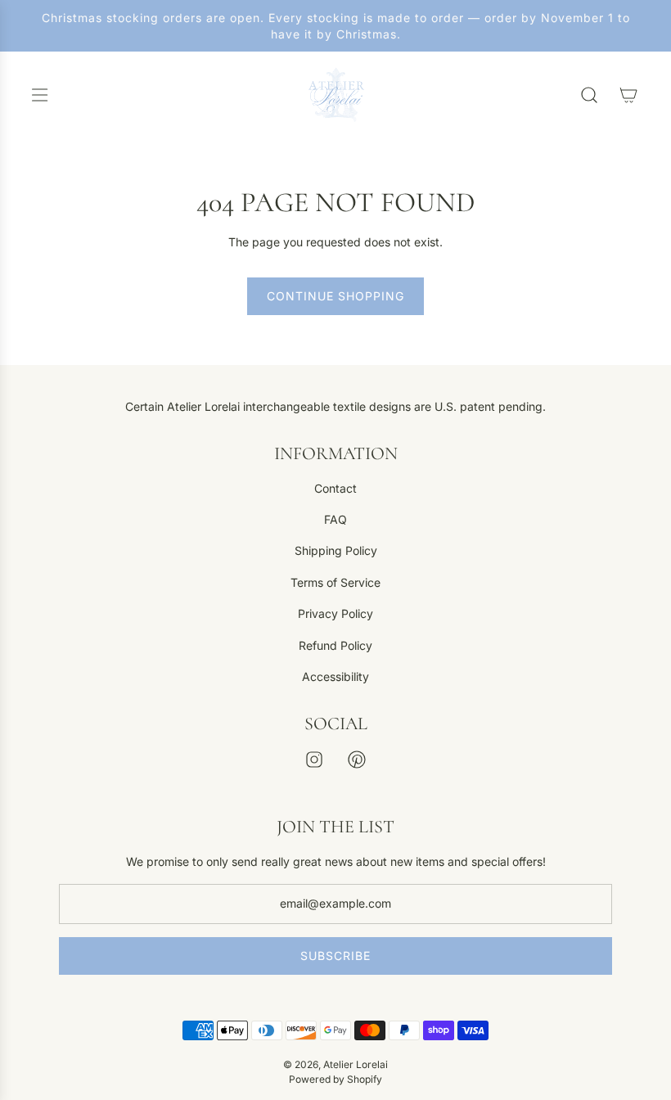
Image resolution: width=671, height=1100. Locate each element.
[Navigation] (39, 95)
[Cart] (628, 95)
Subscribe (335, 955)
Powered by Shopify (335, 1079)
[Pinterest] (356, 759)
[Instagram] (314, 759)
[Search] (589, 95)
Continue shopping (335, 296)
